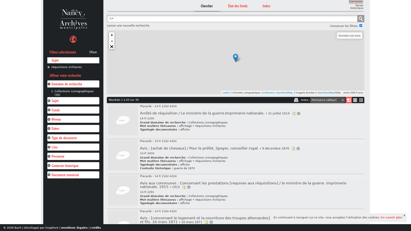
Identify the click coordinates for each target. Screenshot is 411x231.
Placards (146, 106)
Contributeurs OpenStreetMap (276, 92)
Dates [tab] (55, 128)
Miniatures (361, 100)
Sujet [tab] (55, 100)
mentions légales (74, 227)
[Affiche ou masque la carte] (73, 40)
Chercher (207, 5)
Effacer (93, 52)
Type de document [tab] (64, 137)
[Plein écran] (112, 46)
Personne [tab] (58, 156)
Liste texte (355, 101)
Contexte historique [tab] (65, 165)
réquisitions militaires (66, 67)
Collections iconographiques (208, 122)
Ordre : (305, 100)
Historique (356, 8)
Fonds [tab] (56, 110)
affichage (185, 125)
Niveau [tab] (56, 119)
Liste (349, 100)
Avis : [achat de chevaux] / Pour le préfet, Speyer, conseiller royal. (214, 148)
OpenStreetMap (326, 92)
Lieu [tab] (55, 147)
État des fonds (237, 5)
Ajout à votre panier (299, 113)
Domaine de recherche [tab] (67, 83)
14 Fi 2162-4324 (166, 106)
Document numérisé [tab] (65, 174)
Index (266, 5)
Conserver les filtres (344, 26)
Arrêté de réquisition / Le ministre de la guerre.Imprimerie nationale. (215, 113)
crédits (95, 227)
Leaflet (225, 92)
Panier (359, 5)
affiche (185, 129)
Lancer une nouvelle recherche (128, 25)
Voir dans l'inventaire (294, 113)
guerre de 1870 (184, 168)
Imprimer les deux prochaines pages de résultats (296, 100)
